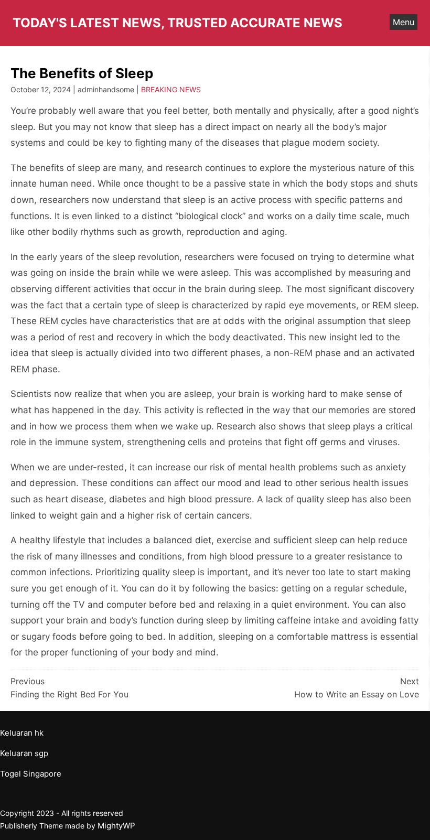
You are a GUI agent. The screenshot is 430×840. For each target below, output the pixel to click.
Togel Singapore (30, 774)
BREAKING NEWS (171, 89)
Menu (403, 22)
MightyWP (116, 826)
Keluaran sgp (24, 753)
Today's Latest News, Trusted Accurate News (177, 22)
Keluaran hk (22, 733)
